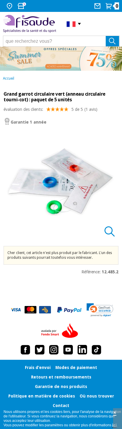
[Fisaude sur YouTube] (68, 349)
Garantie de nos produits (61, 386)
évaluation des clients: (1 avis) (50, 109)
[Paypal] (69, 310)
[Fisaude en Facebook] (25, 349)
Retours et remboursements (61, 377)
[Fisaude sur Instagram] (54, 349)
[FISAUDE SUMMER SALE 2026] (61, 59)
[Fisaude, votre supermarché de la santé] (30, 23)
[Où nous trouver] (10, 6)
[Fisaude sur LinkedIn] (82, 349)
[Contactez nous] (98, 6)
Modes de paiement (76, 367)
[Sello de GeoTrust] (100, 310)
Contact (61, 405)
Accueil (8, 78)
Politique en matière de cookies (41, 396)
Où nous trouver (97, 396)
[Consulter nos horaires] (22, 6)
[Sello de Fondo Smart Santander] (61, 331)
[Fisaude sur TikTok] (96, 349)
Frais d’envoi (38, 367)
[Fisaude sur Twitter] (39, 349)
